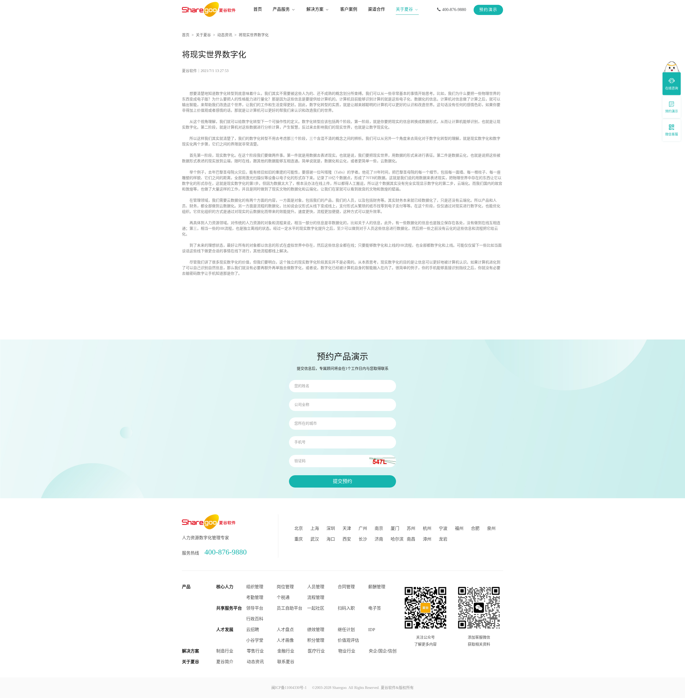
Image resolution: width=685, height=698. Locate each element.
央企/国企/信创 (383, 651)
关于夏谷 (203, 35)
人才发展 (224, 629)
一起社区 (315, 608)
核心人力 (224, 586)
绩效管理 (315, 629)
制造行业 (224, 651)
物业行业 (346, 651)
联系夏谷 (285, 661)
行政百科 (254, 619)
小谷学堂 (254, 640)
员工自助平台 (289, 608)
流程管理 (315, 597)
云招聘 (252, 629)
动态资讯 (224, 35)
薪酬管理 (376, 586)
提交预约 (342, 481)
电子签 (374, 608)
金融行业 (285, 651)
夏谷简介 (224, 661)
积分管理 (315, 640)
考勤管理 (254, 597)
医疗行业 (316, 651)
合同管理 (346, 586)
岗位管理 (285, 586)
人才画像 (285, 640)
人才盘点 (285, 629)
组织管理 (254, 586)
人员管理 (315, 586)
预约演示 (488, 9)
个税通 (283, 597)
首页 (185, 35)
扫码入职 (346, 608)
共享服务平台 (229, 608)
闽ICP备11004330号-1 (289, 688)
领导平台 (254, 608)
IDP (371, 629)
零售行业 (255, 651)
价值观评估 (348, 640)
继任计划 (346, 629)
